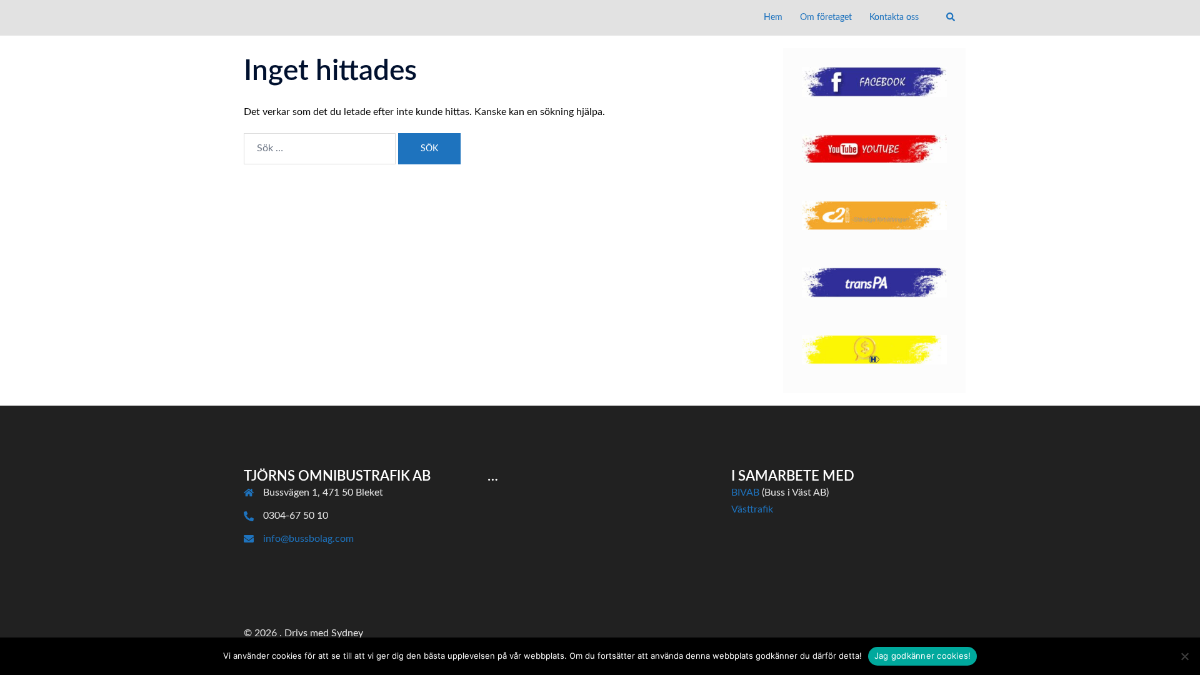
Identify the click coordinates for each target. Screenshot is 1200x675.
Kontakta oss (894, 17)
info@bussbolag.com (308, 539)
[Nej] (1184, 656)
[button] (951, 17)
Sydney (347, 633)
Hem (773, 17)
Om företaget (826, 17)
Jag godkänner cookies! (922, 656)
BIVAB (745, 493)
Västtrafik (752, 509)
